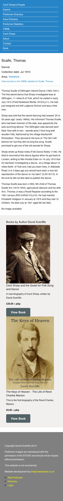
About (6, 38)
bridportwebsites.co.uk (42, 471)
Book (5, 48)
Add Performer (15, 477)
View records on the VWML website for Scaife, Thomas (27, 81)
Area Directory (10, 19)
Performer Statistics (13, 24)
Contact (7, 43)
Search (6, 9)
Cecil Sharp (9, 33)
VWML (6, 28)
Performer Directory (13, 14)
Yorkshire (13, 76)
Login (10, 485)
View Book (18, 312)
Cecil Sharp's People (14, 4)
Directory (12, 481)
